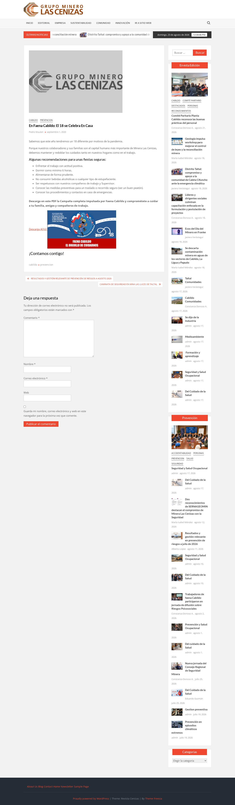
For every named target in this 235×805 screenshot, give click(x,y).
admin (188, 325)
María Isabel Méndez (182, 158)
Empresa (60, 23)
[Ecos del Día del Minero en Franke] (177, 231)
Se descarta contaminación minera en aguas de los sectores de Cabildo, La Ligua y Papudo (189, 255)
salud (189, 458)
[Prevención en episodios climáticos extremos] (177, 724)
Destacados (178, 105)
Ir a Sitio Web (143, 23)
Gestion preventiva (196, 709)
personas (193, 105)
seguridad (177, 463)
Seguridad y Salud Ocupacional (189, 468)
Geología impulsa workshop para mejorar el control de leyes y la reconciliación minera (189, 146)
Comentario (32, 317)
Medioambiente (194, 336)
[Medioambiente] (177, 339)
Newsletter (67, 786)
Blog (40, 786)
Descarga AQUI (38, 229)
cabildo (33, 120)
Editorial (44, 23)
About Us (32, 786)
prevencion (46, 120)
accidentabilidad (181, 453)
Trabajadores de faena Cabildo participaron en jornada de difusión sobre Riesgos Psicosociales (188, 601)
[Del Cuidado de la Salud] (177, 393)
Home (56, 786)
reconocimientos (181, 110)
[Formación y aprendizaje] (177, 355)
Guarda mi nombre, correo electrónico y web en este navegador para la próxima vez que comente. (55, 413)
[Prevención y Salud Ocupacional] (177, 627)
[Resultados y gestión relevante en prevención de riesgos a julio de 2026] (177, 535)
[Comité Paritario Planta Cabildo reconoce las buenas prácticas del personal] (190, 84)
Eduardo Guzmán (194, 698)
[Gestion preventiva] (177, 711)
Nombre (29, 364)
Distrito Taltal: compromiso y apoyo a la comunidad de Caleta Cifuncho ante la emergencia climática (131, 34)
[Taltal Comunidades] (177, 280)
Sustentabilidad (81, 23)
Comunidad (103, 23)
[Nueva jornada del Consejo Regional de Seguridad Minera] (177, 665)
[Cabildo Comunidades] (177, 300)
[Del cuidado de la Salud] (177, 646)
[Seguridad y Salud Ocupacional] (177, 374)
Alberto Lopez (179, 548)
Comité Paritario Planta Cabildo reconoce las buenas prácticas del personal (188, 119)
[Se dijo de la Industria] (177, 319)
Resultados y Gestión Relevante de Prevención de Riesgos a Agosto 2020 (71, 278)
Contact (48, 786)
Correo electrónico (35, 378)
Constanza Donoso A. (182, 127)
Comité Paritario (192, 100)
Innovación (122, 23)
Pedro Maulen (36, 131)
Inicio (29, 23)
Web (26, 392)
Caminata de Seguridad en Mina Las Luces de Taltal (128, 284)
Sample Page (81, 786)
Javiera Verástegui (181, 188)
